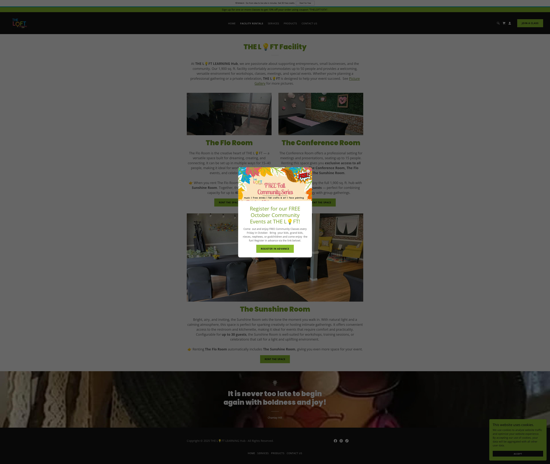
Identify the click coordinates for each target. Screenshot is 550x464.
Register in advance (275, 248)
